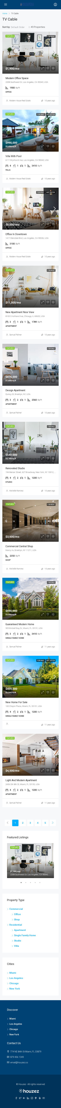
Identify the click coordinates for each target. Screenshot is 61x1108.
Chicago (14, 983)
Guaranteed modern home (19, 624)
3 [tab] (32, 883)
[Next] (53, 823)
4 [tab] (36, 883)
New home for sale (16, 702)
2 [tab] (27, 883)
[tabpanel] (30, 860)
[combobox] (20, 27)
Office (17, 914)
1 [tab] (22, 883)
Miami (12, 972)
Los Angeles (16, 978)
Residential (15, 924)
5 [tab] (41, 883)
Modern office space (16, 78)
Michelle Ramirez (16, 491)
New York (14, 988)
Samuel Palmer (15, 335)
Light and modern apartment (21, 780)
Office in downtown (16, 234)
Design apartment (15, 390)
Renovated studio (15, 468)
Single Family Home (25, 935)
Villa (16, 946)
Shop (17, 919)
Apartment (20, 930)
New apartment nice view (19, 312)
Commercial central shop (19, 546)
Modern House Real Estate (20, 101)
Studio (17, 940)
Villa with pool (13, 156)
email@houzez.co (19, 1062)
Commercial (16, 909)
